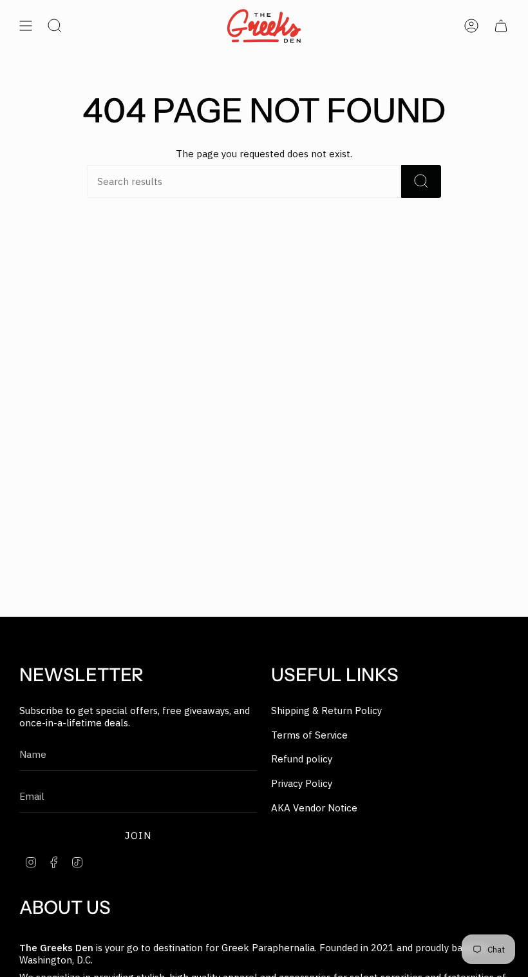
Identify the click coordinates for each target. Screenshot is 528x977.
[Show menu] (26, 26)
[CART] (501, 26)
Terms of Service (309, 735)
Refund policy (301, 759)
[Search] (421, 181)
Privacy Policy (301, 783)
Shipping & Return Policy (326, 710)
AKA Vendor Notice (314, 808)
